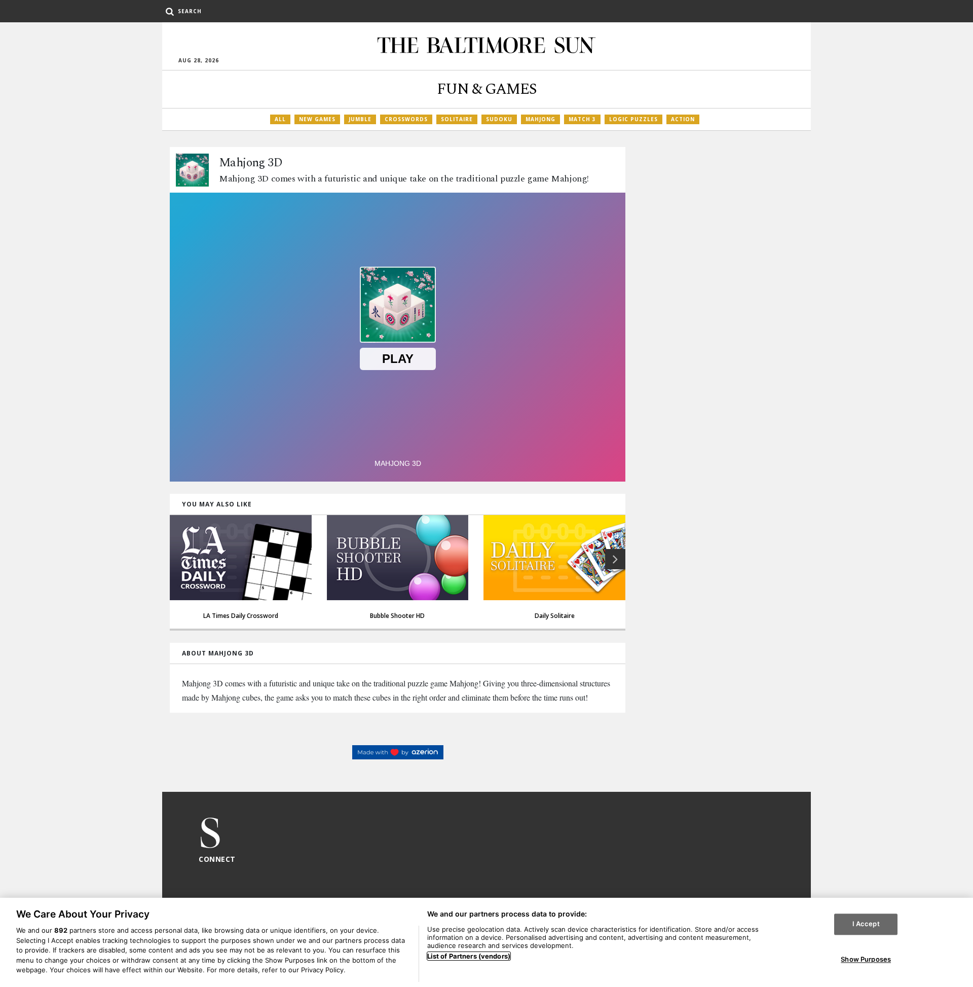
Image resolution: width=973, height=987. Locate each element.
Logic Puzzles (633, 119)
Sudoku (499, 119)
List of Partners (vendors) (468, 956)
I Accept (866, 924)
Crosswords (406, 119)
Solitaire (457, 119)
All (280, 119)
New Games (317, 119)
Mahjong (540, 119)
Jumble (360, 119)
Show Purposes (866, 959)
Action (683, 119)
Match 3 (582, 119)
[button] (615, 559)
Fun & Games (487, 89)
